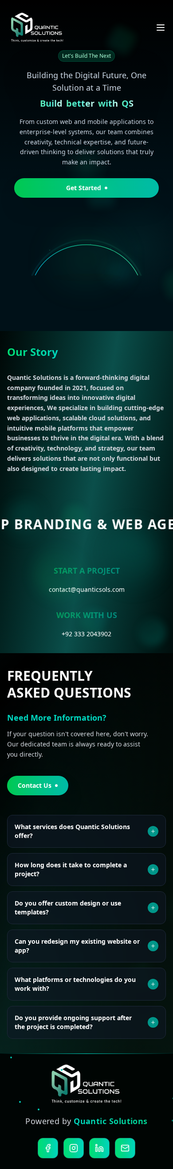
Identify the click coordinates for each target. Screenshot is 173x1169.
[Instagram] (73, 1148)
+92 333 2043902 (86, 634)
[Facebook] (48, 1148)
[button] (51, 104)
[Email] (125, 1148)
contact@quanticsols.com (87, 589)
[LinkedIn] (99, 1148)
